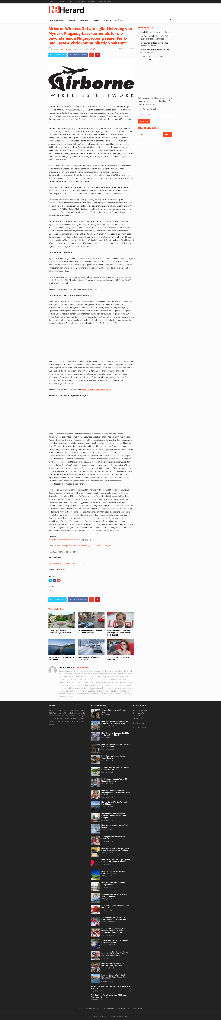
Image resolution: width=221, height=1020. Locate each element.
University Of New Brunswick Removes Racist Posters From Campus (113, 816)
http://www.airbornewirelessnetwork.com (66, 563)
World (92, 49)
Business (84, 20)
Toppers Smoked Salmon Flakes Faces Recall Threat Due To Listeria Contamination (114, 954)
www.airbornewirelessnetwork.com (96, 389)
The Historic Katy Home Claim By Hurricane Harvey (114, 941)
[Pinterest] (97, 55)
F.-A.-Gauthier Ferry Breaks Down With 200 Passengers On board (108, 996)
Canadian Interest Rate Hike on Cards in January (114, 895)
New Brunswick (57, 20)
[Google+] (91, 55)
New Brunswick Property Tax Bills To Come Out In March (115, 734)
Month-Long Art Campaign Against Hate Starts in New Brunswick (115, 861)
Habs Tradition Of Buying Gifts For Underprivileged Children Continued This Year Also (115, 931)
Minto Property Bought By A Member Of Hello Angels (112, 964)
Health (96, 20)
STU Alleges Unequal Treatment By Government (59, 631)
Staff (70, 2)
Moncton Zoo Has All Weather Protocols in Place (113, 872)
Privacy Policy (80, 2)
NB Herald (102, 1016)
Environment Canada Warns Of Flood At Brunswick (90, 631)
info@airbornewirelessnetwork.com (63, 540)
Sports (107, 20)
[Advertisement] (131, 10)
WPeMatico (64, 569)
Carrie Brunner (66, 49)
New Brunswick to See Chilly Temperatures (113, 884)
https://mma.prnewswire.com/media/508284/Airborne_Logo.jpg (83, 546)
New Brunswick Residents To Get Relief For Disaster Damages (115, 722)
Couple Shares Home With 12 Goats (155, 32)
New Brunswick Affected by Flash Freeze (89, 658)
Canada (72, 20)
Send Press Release (104, 2)
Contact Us (61, 2)
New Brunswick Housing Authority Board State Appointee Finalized (115, 849)
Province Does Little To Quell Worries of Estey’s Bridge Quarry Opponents (114, 977)
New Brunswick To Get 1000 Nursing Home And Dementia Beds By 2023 (119, 632)
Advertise (91, 2)
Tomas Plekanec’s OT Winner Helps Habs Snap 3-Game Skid (113, 918)
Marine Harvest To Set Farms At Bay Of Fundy (61, 658)
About (52, 2)
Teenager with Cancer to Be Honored (119, 658)
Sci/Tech (119, 20)
